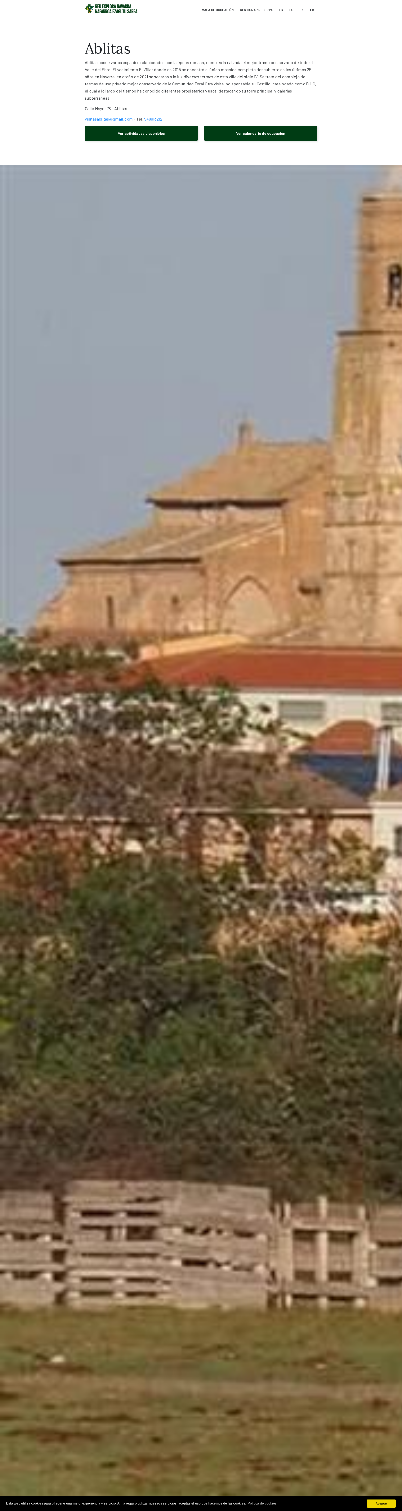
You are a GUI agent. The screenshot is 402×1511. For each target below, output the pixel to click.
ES (281, 10)
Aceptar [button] (381, 1503)
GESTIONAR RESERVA (256, 10)
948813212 (153, 118)
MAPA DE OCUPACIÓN (218, 10)
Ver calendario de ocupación (260, 133)
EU (291, 10)
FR (312, 10)
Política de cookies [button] (262, 1503)
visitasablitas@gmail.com (109, 118)
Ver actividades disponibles (141, 133)
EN (302, 10)
